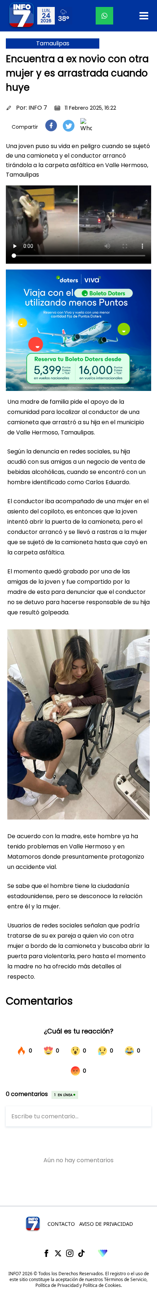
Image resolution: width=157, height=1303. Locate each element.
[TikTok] (81, 1253)
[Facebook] (46, 1253)
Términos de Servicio (125, 1279)
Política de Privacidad (56, 1285)
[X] (58, 1253)
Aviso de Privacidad (106, 1223)
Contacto (61, 1223)
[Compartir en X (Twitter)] (68, 126)
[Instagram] (69, 1253)
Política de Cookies (102, 1285)
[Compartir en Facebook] (51, 125)
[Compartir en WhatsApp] (86, 125)
